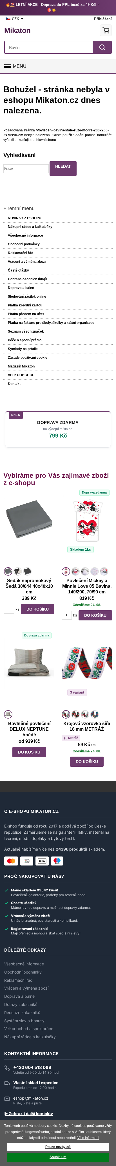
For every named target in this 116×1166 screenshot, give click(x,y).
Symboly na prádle (23, 349)
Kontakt (14, 384)
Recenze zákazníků (22, 1012)
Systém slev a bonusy (24, 1021)
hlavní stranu (46, 140)
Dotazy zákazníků (20, 1004)
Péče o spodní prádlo (24, 340)
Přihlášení (103, 19)
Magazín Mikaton (21, 366)
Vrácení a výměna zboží (27, 262)
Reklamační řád (20, 253)
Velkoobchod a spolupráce (28, 1028)
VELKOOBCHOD (21, 375)
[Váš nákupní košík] (106, 30)
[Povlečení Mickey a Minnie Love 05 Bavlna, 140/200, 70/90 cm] (87, 530)
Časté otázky (18, 270)
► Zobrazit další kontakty (28, 1113)
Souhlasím (58, 1157)
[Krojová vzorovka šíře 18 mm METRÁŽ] (87, 673)
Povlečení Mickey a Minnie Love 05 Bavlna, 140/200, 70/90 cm (86, 586)
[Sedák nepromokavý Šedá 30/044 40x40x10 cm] (29, 530)
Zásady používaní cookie (27, 358)
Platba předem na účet (26, 314)
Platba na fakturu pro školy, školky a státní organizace (51, 323)
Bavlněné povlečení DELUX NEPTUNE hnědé (29, 729)
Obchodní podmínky (24, 244)
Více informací (88, 1138)
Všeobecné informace (25, 235)
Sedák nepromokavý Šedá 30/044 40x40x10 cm (29, 586)
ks (17, 609)
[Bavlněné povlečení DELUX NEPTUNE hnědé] (29, 673)
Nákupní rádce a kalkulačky (30, 1037)
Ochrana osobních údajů (27, 279)
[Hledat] (102, 47)
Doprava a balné (21, 288)
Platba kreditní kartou (25, 305)
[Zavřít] (99, 4)
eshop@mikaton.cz (30, 1098)
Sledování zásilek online (27, 297)
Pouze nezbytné (58, 1147)
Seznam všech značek (26, 331)
